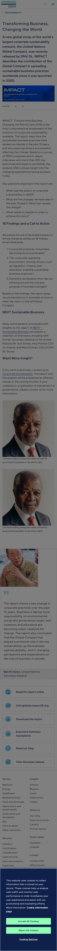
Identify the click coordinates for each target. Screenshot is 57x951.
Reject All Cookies (28, 930)
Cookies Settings (28, 939)
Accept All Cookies (28, 921)
